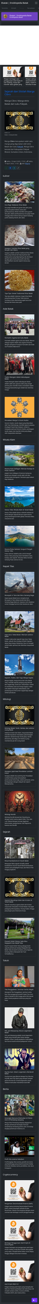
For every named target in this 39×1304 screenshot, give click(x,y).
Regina (27, 164)
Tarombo (5, 8)
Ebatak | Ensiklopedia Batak (14, 2)
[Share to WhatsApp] (6, 168)
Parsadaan (31, 8)
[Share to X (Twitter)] (14, 168)
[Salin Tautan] (18, 168)
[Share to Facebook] (10, 168)
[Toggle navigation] (36, 3)
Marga (21, 8)
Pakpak (20, 146)
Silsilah (13, 8)
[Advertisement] (19, 45)
